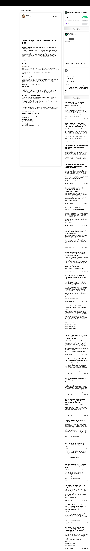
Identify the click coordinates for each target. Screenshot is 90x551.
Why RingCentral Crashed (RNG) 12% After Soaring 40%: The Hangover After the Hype (75, 401)
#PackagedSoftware (74, 413)
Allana (27, 15)
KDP (70, 322)
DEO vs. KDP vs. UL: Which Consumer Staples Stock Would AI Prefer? (75, 307)
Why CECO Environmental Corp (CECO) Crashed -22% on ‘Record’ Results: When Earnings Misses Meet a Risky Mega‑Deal (75, 507)
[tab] (67, 39)
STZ (70, 541)
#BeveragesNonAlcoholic (71, 328)
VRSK (70, 245)
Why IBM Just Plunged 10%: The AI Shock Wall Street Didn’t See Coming (76, 359)
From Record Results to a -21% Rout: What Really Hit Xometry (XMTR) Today (76, 466)
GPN (71, 296)
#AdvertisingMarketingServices (76, 268)
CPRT (66, 296)
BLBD (66, 351)
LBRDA (67, 138)
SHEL (66, 180)
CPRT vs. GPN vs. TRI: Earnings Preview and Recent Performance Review (75, 277)
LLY (70, 392)
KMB (66, 541)
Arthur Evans (68, 247)
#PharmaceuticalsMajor (78, 392)
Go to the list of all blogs (26, 10)
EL (73, 541)
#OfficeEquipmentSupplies (71, 298)
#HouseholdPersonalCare (71, 324)
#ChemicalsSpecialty (73, 200)
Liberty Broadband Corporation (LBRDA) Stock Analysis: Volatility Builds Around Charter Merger (75, 125)
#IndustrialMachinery (74, 457)
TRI (74, 296)
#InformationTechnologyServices (76, 371)
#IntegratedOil (73, 180)
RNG (66, 413)
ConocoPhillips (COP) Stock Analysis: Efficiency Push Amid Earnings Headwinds (74, 209)
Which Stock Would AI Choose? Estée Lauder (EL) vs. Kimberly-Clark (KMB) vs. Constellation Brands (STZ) (75, 530)
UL (73, 322)
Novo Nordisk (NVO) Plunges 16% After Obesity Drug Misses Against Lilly (76, 380)
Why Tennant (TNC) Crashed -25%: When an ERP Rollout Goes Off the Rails (76, 445)
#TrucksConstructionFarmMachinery (78, 351)
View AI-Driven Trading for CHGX (76, 63)
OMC (66, 268)
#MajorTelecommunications (76, 138)
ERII (66, 116)
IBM (66, 371)
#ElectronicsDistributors (75, 478)
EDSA (66, 497)
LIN (66, 200)
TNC (66, 457)
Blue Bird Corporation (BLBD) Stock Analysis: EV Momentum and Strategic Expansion (76, 337)
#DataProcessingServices (79, 245)
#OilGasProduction (73, 222)
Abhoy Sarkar (68, 118)
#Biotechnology (73, 497)
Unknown (72, 78)
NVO (66, 392)
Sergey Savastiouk (69, 373)
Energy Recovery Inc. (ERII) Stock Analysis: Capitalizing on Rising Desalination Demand (75, 104)
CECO (66, 520)
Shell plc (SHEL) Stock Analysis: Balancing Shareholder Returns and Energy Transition (76, 166)
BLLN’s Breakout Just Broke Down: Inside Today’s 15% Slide (75, 421)
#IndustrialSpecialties (74, 116)
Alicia (66, 439)
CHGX (31, 60)
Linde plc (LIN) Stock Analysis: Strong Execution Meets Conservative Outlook (74, 189)
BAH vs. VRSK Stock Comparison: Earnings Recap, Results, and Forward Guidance (75, 231)
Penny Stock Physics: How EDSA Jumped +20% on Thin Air (75, 486)
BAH (66, 245)
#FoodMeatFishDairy (70, 545)
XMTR (66, 478)
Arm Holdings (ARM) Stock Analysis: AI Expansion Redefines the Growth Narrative (76, 147)
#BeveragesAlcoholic (70, 326)
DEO (66, 322)
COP (66, 222)
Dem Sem (67, 160)
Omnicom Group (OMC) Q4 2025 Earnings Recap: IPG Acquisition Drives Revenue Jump (75, 253)
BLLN (66, 436)
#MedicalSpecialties (74, 436)
